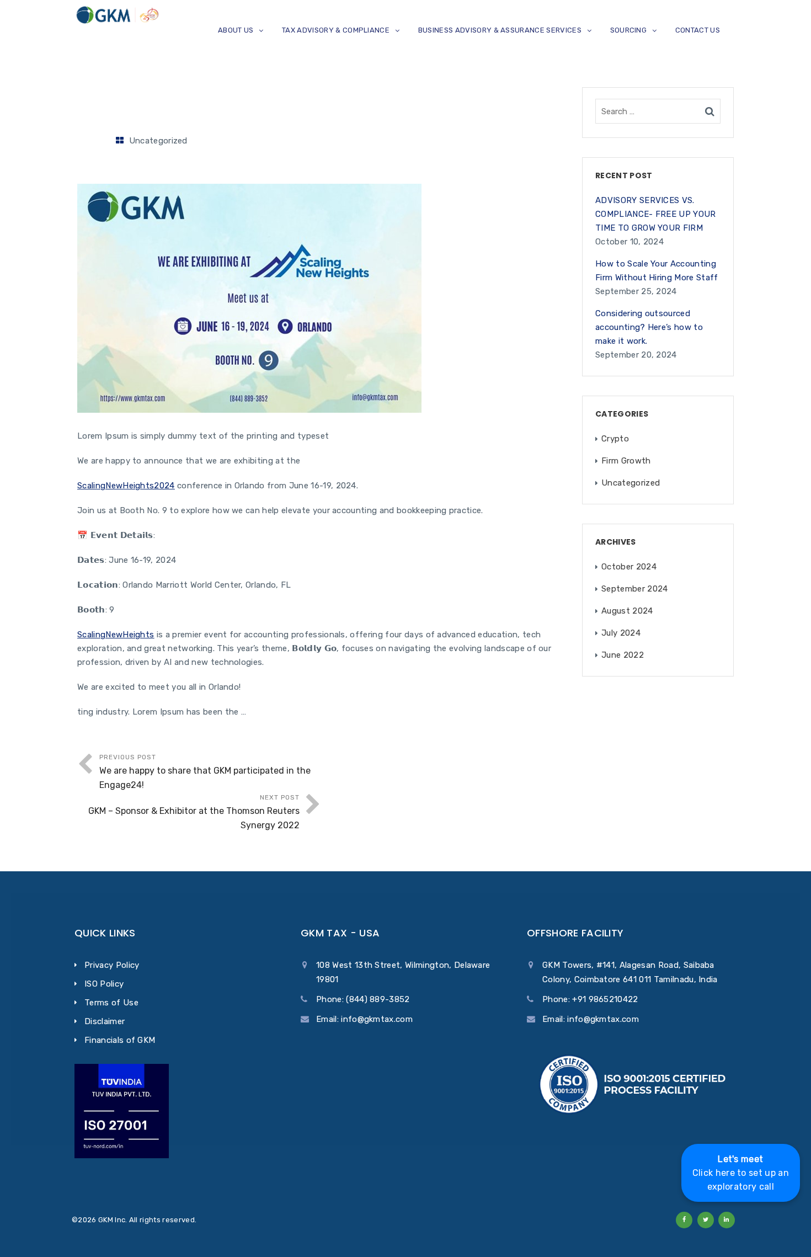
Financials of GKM (119, 1040)
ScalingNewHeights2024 (126, 486)
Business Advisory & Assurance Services (499, 30)
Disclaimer (104, 1021)
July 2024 (621, 633)
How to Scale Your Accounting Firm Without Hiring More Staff (656, 271)
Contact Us (697, 30)
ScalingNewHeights (115, 635)
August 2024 (627, 611)
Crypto (615, 439)
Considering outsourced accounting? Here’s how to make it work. (649, 327)
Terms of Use (111, 1003)
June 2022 (622, 655)
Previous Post (205, 771)
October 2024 (629, 567)
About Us (236, 30)
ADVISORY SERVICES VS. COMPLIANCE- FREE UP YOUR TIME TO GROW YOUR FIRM (655, 214)
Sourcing (628, 30)
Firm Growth (626, 461)
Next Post (194, 811)
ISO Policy (104, 984)
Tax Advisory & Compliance (336, 30)
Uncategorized (158, 141)
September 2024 (634, 589)
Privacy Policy (111, 965)
